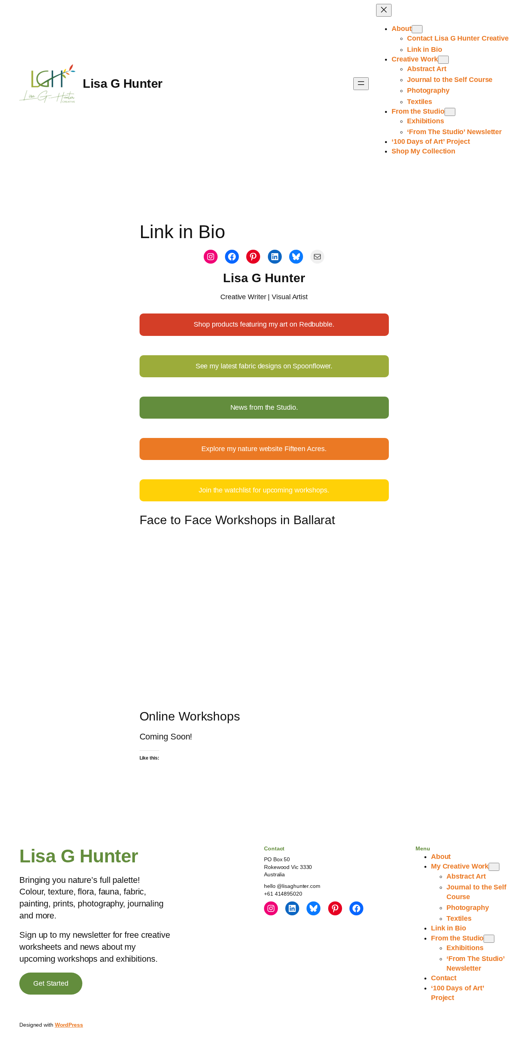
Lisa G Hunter (122, 83)
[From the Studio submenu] (450, 112)
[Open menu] (361, 83)
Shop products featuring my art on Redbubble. (264, 324)
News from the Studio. (264, 407)
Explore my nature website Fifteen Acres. (263, 449)
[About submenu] (417, 29)
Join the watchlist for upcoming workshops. (264, 490)
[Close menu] (384, 10)
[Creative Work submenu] (443, 60)
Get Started (50, 983)
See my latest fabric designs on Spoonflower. (264, 366)
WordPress (69, 1025)
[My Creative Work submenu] (494, 867)
